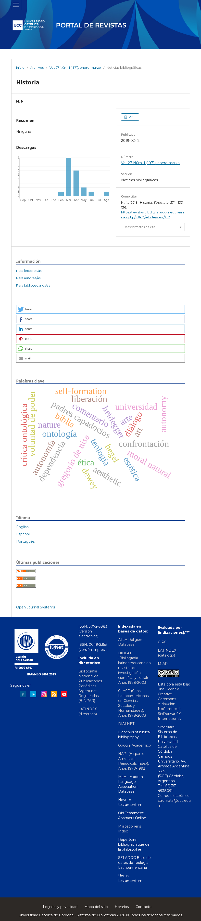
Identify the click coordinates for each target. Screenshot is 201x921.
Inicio (20, 67)
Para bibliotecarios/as (33, 285)
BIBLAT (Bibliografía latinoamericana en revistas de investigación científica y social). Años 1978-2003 (134, 668)
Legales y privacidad (60, 907)
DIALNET (126, 724)
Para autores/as (28, 278)
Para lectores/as (28, 271)
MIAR (163, 663)
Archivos (37, 67)
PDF (132, 117)
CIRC (162, 642)
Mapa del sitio (96, 907)
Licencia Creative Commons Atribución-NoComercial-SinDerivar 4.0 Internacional (170, 704)
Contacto (143, 907)
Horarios (122, 907)
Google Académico (134, 745)
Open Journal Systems (35, 607)
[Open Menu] (16, 5)
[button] (100, 309)
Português (25, 541)
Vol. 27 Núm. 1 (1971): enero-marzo (75, 67)
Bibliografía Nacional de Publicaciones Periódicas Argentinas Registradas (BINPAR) (90, 686)
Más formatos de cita (140, 227)
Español (23, 534)
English (22, 527)
